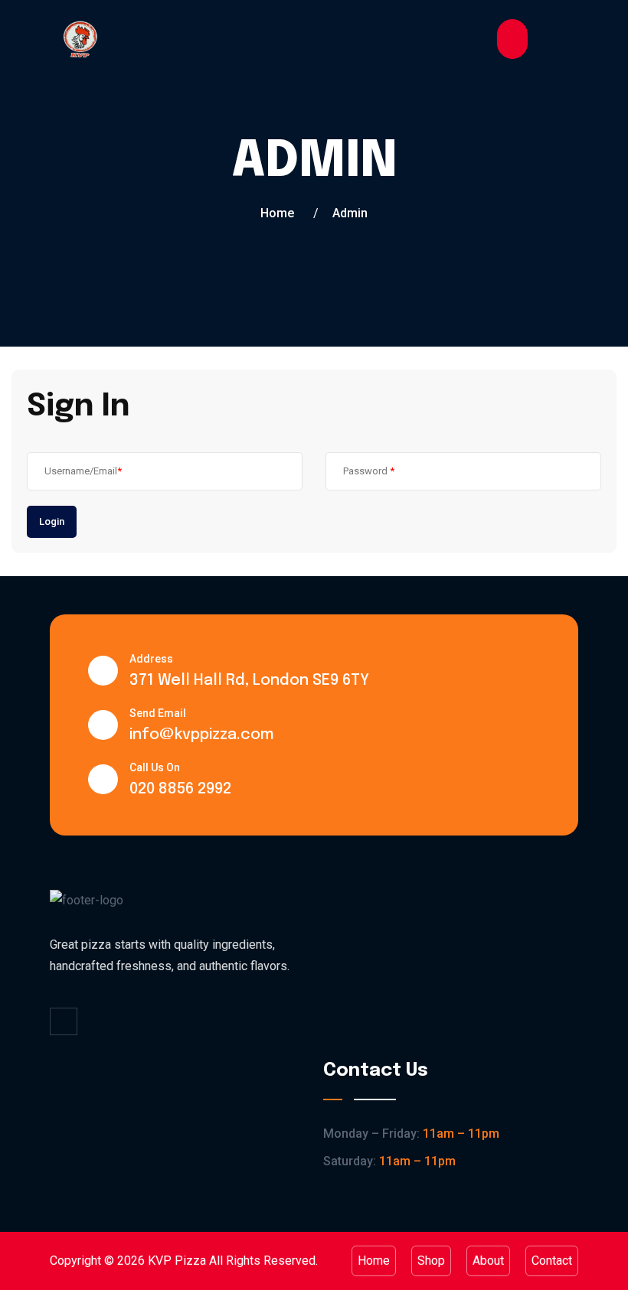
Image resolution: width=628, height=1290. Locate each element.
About (488, 1260)
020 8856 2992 (180, 789)
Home (277, 213)
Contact (552, 1260)
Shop (431, 1260)
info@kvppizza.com (201, 735)
